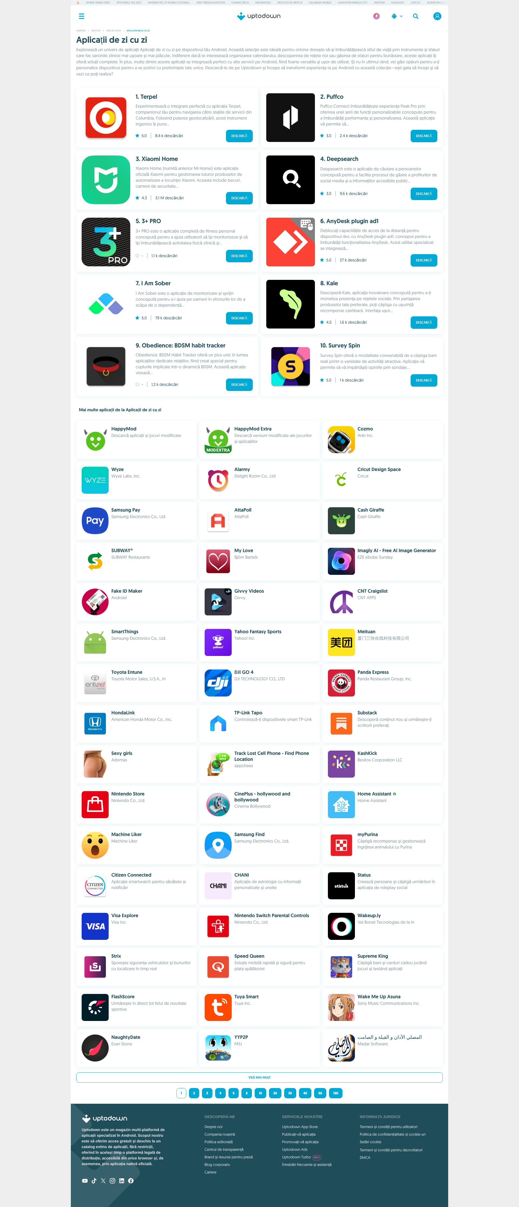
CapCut (415, 2)
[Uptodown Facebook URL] (131, 1181)
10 (260, 1093)
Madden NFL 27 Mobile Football (169, 2)
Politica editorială (219, 1141)
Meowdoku (263, 2)
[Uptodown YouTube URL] (85, 1181)
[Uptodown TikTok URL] (94, 1181)
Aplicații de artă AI (289, 2)
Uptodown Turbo (301, 1157)
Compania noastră (220, 1134)
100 (335, 1093)
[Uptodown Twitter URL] (103, 1181)
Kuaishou (397, 2)
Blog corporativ (217, 1164)
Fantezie (379, 2)
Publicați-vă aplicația (299, 1134)
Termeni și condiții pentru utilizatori (388, 1126)
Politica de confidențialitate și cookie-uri (392, 1134)
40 (305, 1093)
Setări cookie (370, 1141)
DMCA (365, 1157)
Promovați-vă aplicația (300, 1141)
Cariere (211, 1172)
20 (275, 1093)
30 (290, 1093)
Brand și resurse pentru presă (229, 1157)
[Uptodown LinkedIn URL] (121, 1181)
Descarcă (239, 136)
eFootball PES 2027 (129, 2)
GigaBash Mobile (320, 2)
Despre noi (213, 1126)
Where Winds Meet (98, 2)
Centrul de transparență (224, 1149)
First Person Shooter (210, 2)
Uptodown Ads (295, 1149)
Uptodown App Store (300, 1126)
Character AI (240, 2)
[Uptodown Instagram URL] (112, 1181)
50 (320, 1093)
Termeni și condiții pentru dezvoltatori (391, 1150)
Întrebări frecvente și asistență (307, 1164)
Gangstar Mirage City (352, 2)
